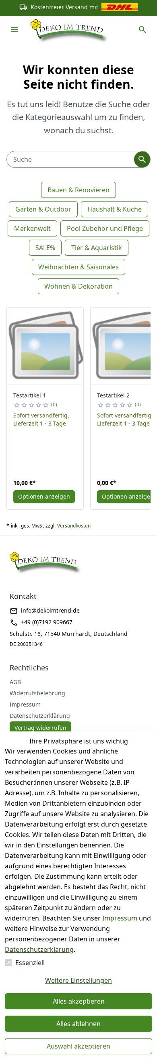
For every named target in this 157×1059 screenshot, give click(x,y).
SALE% (45, 247)
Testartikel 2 (113, 395)
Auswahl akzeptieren (78, 1046)
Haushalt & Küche (114, 209)
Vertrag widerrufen (40, 727)
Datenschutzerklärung (39, 949)
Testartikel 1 (29, 395)
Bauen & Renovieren (78, 189)
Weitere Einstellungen (78, 980)
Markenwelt (32, 228)
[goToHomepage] (70, 29)
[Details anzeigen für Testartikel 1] (45, 346)
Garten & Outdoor (43, 209)
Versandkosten (74, 526)
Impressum (119, 918)
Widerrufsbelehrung (37, 693)
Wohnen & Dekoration (78, 286)
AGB (15, 682)
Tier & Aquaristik (96, 247)
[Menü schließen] (14, 30)
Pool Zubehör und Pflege (105, 228)
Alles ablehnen (78, 1023)
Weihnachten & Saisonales (78, 267)
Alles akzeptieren (79, 1001)
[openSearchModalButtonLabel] (142, 30)
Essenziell (30, 962)
